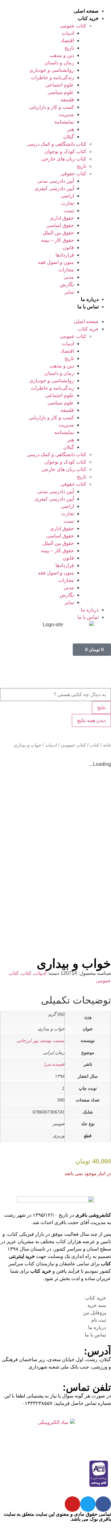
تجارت (67, 203)
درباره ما (90, 299)
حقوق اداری (62, 218)
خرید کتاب (88, 18)
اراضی (67, 195)
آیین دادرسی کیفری (54, 188)
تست (69, 210)
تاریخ (69, 48)
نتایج (101, 707)
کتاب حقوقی (73, 173)
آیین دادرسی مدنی (55, 181)
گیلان (68, 136)
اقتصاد (67, 40)
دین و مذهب (61, 55)
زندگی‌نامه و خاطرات (52, 77)
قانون (68, 247)
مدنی (69, 277)
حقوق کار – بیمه (57, 240)
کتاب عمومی (73, 25)
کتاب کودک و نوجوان (65, 151)
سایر (69, 291)
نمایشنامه (64, 121)
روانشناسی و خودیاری (51, 70)
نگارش (67, 284)
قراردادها (65, 255)
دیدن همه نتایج (91, 720)
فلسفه (67, 99)
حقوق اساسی (60, 225)
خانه (107, 745)
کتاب (94, 745)
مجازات (66, 269)
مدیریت (66, 114)
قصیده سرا (54, 1064)
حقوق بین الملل (58, 232)
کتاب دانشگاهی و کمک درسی (56, 144)
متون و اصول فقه (56, 262)
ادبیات (68, 33)
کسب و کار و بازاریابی (51, 107)
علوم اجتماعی (59, 84)
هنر (70, 129)
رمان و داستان (59, 62)
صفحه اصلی (86, 11)
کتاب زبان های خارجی (63, 158)
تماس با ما (88, 306)
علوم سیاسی (60, 92)
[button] (55, 314)
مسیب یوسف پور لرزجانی (40, 1040)
